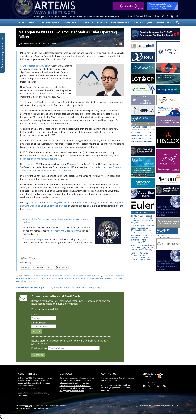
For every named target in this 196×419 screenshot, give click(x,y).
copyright (28, 405)
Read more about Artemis (28, 388)
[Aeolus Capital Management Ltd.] (143, 57)
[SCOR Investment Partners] (143, 183)
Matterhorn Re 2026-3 (138, 138)
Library (87, 22)
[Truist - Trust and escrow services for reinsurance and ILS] (168, 121)
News (32, 22)
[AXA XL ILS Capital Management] (143, 99)
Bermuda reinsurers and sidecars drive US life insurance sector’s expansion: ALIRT (141, 238)
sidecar (114, 278)
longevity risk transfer (75, 390)
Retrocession (105, 278)
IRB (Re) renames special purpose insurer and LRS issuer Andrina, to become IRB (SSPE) (142, 219)
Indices (137, 22)
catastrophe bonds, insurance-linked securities (77, 379)
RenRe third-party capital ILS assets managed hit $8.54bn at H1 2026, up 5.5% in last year (142, 228)
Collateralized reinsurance (73, 276)
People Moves (57, 278)
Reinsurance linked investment (87, 278)
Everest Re (89, 276)
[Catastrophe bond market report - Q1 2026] (154, 33)
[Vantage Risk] (143, 89)
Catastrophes (119, 22)
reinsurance (69, 278)
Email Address (39, 348)
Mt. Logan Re (46, 278)
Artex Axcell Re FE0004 (139, 127)
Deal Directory (49, 22)
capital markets (56, 276)
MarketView (70, 22)
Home (21, 22)
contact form (112, 380)
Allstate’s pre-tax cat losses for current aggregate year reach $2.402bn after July (142, 247)
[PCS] (168, 110)
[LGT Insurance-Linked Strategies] (143, 78)
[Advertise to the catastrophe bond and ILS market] (168, 222)
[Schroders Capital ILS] (168, 68)
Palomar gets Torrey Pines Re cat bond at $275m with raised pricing (58, 287)
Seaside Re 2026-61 (138, 130)
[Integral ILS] (168, 79)
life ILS (84, 388)
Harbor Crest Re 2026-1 (139, 135)
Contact (139, 16)
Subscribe (38, 354)
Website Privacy (22, 408)
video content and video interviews (64, 230)
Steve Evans (50, 43)
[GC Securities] (168, 89)
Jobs (149, 22)
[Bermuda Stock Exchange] (143, 161)
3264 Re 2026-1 (136, 132)
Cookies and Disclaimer (40, 408)
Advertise (150, 16)
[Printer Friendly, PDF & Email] (28, 258)
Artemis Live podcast (37, 239)
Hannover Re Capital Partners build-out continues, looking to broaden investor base (140, 256)
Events (101, 22)
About (130, 16)
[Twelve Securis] (168, 51)
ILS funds (97, 276)
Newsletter (163, 22)
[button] (177, 22)
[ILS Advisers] (168, 100)
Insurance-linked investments (28, 278)
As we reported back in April (34, 65)
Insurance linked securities (113, 276)
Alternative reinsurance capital (37, 276)
